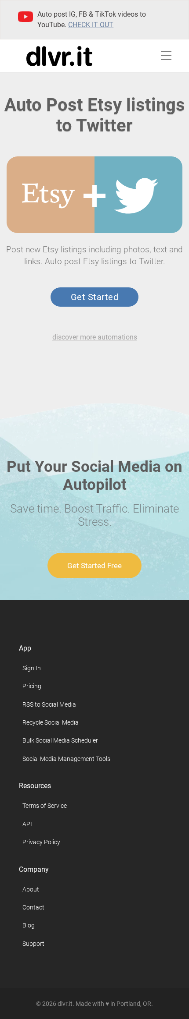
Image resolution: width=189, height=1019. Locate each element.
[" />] (53, 195)
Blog (28, 925)
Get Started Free (94, 565)
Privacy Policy (41, 842)
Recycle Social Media (50, 722)
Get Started (94, 297)
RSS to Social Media (49, 704)
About (30, 889)
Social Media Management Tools (66, 758)
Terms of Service (44, 805)
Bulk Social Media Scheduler (60, 740)
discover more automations (94, 337)
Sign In (31, 668)
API (27, 824)
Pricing (31, 686)
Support (33, 943)
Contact (33, 907)
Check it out (90, 25)
